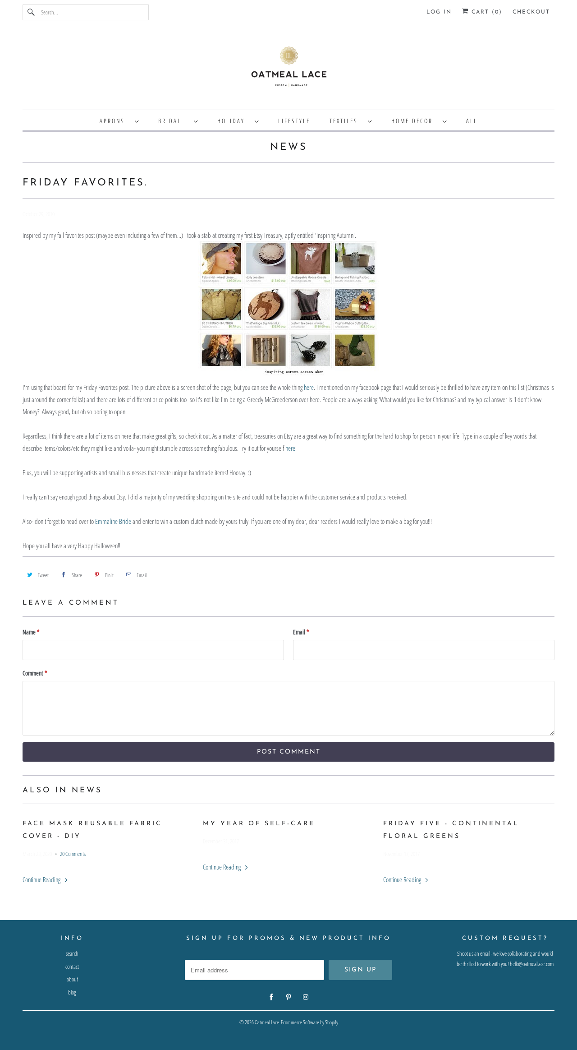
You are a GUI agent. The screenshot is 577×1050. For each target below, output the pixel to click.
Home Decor (414, 120)
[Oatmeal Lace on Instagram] (305, 997)
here (309, 387)
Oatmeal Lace (267, 1022)
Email (301, 632)
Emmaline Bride (113, 521)
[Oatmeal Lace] (288, 69)
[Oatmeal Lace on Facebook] (271, 997)
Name (31, 632)
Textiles (346, 120)
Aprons (115, 120)
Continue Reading (42, 879)
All (471, 120)
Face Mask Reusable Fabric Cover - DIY (92, 830)
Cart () (485, 12)
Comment (35, 673)
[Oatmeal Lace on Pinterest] (288, 997)
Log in (439, 12)
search (72, 953)
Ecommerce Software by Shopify (309, 1022)
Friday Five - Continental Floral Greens (451, 830)
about (72, 979)
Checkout (531, 12)
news (288, 147)
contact (72, 966)
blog (72, 992)
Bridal (173, 120)
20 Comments (73, 854)
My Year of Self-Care (259, 823)
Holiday (233, 120)
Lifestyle (294, 120)
